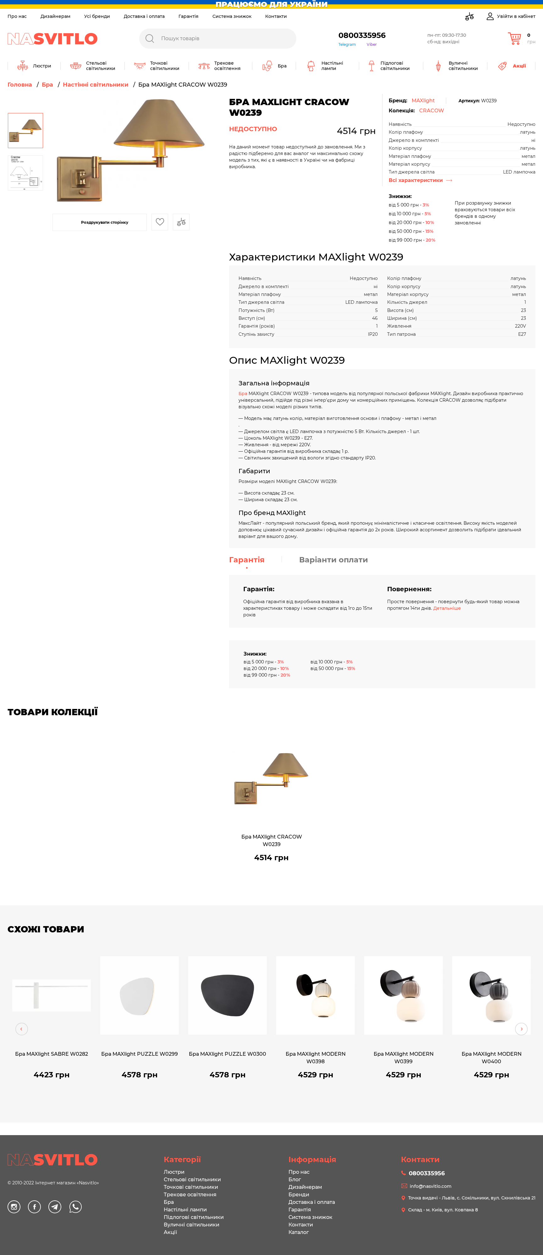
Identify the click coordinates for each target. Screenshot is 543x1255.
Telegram (347, 44)
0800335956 (362, 35)
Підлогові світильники (194, 1217)
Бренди (298, 1195)
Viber (372, 44)
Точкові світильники (191, 1187)
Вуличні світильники (191, 1225)
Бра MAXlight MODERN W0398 (316, 1058)
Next (521, 1029)
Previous (21, 1029)
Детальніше (447, 608)
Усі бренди (97, 16)
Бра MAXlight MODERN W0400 (492, 1058)
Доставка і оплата (144, 16)
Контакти (276, 16)
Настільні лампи (185, 1210)
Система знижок (231, 16)
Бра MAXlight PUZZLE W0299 (139, 1054)
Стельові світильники (192, 1180)
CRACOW (431, 111)
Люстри (174, 1172)
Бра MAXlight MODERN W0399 (404, 1058)
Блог (294, 1180)
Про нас (17, 16)
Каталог (298, 1232)
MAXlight (423, 101)
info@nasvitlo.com (431, 1186)
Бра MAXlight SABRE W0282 (51, 1054)
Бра (244, 393)
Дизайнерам (55, 16)
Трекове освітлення (190, 1195)
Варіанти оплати (333, 559)
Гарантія (188, 16)
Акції (170, 1232)
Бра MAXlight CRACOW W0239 (271, 840)
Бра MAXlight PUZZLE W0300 (227, 1054)
